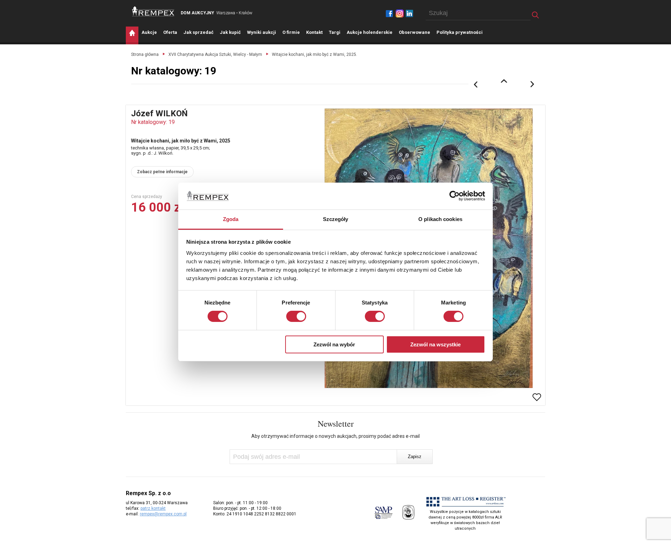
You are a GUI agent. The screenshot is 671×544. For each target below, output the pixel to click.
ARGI (334, 32)
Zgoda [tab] (231, 219)
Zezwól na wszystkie (435, 344)
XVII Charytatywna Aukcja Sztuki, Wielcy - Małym (215, 54)
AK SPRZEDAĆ (198, 32)
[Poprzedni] (476, 84)
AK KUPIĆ (230, 32)
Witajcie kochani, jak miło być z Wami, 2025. (314, 54)
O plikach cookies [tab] (440, 219)
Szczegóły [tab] (335, 219)
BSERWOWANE (414, 32)
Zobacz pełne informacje (162, 171)
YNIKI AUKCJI (261, 32)
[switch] (296, 316)
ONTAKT (314, 32)
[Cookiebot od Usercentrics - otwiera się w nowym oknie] (454, 196)
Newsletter (336, 423)
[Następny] (533, 84)
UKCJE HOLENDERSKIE (369, 32)
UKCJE (149, 32)
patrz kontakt (153, 508)
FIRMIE (291, 32)
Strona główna (145, 54)
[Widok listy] (503, 81)
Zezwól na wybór (334, 344)
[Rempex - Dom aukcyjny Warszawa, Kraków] (153, 11)
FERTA (170, 32)
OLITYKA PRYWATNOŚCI (459, 32)
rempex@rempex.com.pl (163, 514)
